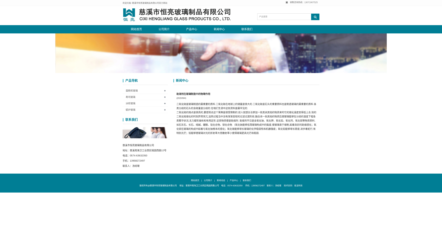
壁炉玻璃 (130, 109)
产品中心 (191, 29)
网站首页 (136, 29)
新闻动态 (221, 180)
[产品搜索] (315, 17)
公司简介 (164, 29)
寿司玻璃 (130, 97)
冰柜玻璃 (130, 103)
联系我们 (246, 29)
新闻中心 (219, 29)
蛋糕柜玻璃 (132, 90)
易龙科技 (298, 185)
